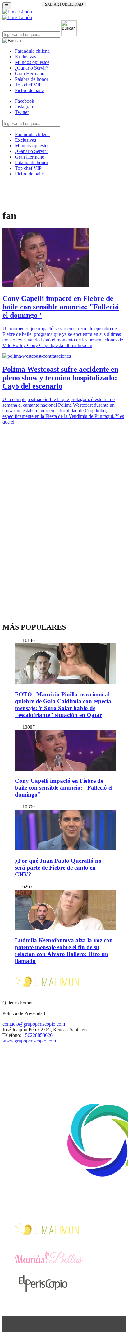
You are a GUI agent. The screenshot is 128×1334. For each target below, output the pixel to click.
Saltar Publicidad (64, 4)
